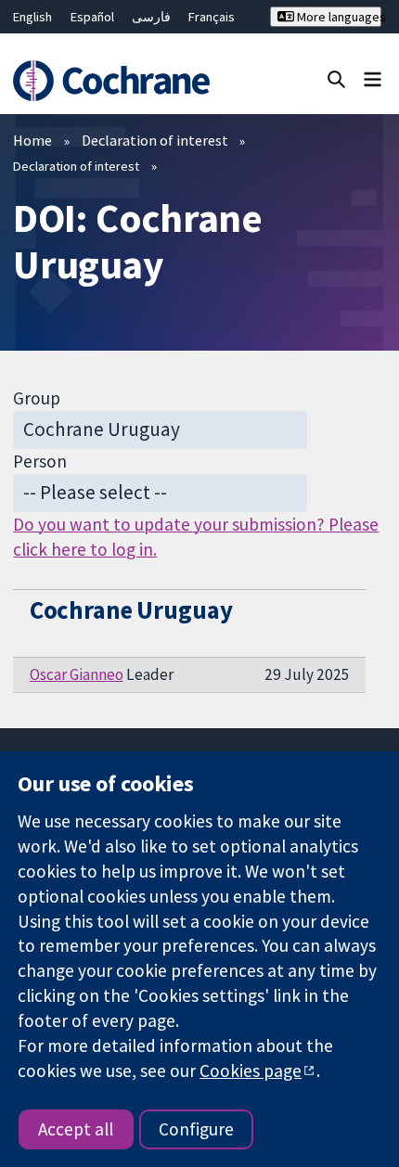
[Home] (119, 80)
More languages (337, 16)
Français (211, 16)
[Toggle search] (336, 78)
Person (40, 461)
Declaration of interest (155, 140)
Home (32, 140)
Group (36, 398)
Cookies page (251, 1070)
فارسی (151, 16)
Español (92, 16)
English (32, 16)
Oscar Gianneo (76, 674)
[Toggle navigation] (372, 78)
